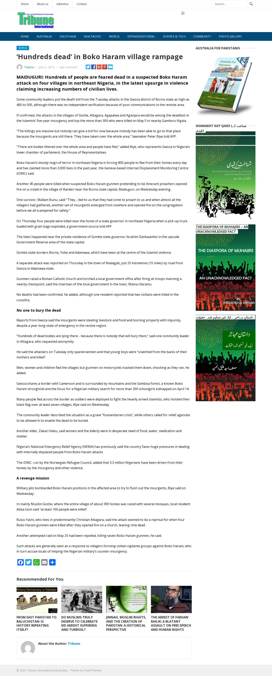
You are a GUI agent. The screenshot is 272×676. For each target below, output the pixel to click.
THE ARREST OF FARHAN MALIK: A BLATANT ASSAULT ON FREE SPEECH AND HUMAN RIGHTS (171, 623)
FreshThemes (93, 670)
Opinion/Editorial (141, 36)
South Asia (68, 36)
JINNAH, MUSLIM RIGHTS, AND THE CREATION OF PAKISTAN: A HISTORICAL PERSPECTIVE (126, 623)
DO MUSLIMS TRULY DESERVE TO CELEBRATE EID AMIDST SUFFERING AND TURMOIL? (79, 623)
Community (202, 36)
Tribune (29, 67)
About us (42, 4)
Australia (44, 36)
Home (25, 4)
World (114, 36)
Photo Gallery (230, 36)
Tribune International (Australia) (47, 670)
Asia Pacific (92, 36)
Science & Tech (174, 36)
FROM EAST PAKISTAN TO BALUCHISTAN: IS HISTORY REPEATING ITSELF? (37, 623)
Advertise (62, 4)
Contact (82, 4)
